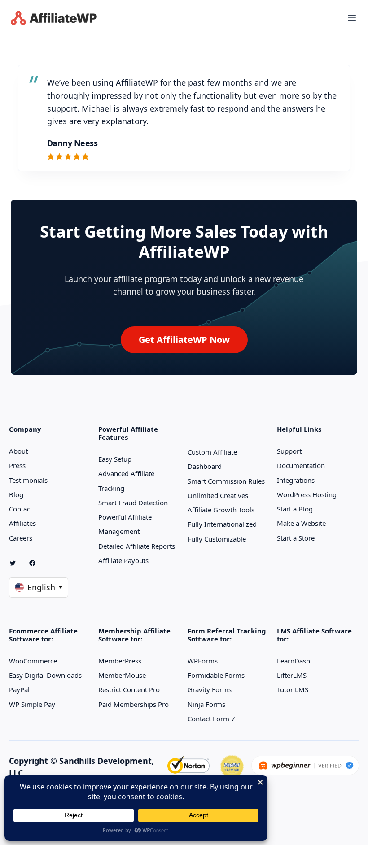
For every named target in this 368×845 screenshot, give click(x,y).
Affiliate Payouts (123, 560)
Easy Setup (114, 459)
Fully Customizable (217, 538)
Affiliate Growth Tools (221, 509)
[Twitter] (16, 563)
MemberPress (119, 660)
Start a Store (296, 537)
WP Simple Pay (32, 704)
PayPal (19, 689)
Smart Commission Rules (226, 481)
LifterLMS (292, 675)
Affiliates (22, 523)
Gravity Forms (210, 689)
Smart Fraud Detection (133, 502)
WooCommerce (33, 660)
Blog (16, 494)
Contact (20, 508)
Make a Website (301, 523)
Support (289, 450)
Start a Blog (295, 508)
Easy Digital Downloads (45, 675)
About (18, 450)
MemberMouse (122, 675)
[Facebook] (36, 563)
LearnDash (293, 660)
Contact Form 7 (211, 718)
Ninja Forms (206, 704)
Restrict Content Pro (129, 689)
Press (17, 465)
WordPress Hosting (307, 494)
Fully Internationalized (222, 524)
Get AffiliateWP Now (184, 340)
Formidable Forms (216, 675)
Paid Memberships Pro (133, 704)
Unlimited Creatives (218, 495)
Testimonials (28, 480)
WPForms (203, 660)
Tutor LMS (292, 689)
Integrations (296, 480)
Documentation (301, 465)
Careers (20, 537)
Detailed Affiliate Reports (136, 546)
